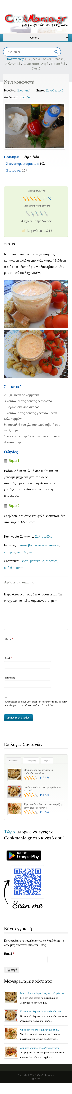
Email (8, 658)
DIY (28, 59)
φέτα (32, 552)
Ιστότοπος (10, 677)
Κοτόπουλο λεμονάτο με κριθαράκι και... (41, 1011)
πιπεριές (9, 552)
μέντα (24, 561)
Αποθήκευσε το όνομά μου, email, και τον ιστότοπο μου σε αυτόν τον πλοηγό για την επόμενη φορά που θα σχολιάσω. (36, 703)
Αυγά (44, 64)
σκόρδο (22, 552)
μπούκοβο (25, 545)
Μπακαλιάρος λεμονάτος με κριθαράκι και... (43, 993)
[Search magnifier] (56, 52)
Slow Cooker (42, 59)
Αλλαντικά (12, 64)
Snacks (59, 59)
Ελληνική (24, 90)
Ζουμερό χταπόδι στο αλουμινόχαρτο (40, 1047)
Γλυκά (36, 68)
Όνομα (9, 639)
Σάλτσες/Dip (43, 536)
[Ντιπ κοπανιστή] (34, 126)
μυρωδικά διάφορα (46, 545)
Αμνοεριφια (30, 64)
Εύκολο (24, 97)
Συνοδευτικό (54, 90)
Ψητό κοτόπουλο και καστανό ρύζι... (39, 1029)
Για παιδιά (58, 64)
